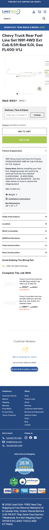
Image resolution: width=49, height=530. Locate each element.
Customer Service (9, 396)
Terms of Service (9, 415)
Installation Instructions (19, 199)
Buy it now (24, 140)
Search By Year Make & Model (24, 27)
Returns (5, 399)
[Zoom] (39, 88)
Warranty (5, 406)
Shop (27, 396)
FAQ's (27, 418)
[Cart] (39, 12)
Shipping (5, 125)
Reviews (28, 406)
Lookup (37, 115)
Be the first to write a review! (24, 369)
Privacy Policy (7, 412)
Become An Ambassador (34, 412)
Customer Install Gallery (34, 409)
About (27, 402)
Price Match (6, 409)
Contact (28, 425)
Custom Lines (30, 399)
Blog (26, 422)
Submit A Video (31, 415)
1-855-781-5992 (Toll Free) (16, 266)
